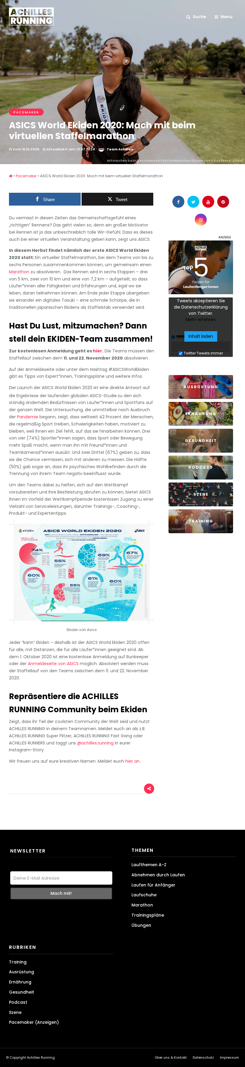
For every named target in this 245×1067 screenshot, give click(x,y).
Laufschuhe (144, 895)
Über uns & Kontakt (171, 1057)
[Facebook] (178, 202)
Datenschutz (203, 1057)
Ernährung (20, 982)
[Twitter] (193, 202)
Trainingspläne (147, 915)
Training (18, 962)
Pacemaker (26, 112)
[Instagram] (201, 220)
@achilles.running (95, 743)
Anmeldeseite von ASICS (53, 664)
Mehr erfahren (201, 320)
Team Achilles (120, 149)
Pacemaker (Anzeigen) (34, 1022)
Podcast (18, 1002)
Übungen (141, 925)
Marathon (19, 272)
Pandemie (27, 417)
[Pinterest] (223, 202)
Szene (15, 1012)
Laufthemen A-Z (148, 865)
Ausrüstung (21, 972)
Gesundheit (21, 992)
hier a (131, 761)
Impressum (229, 1057)
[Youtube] (208, 202)
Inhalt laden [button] (201, 336)
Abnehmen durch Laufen (158, 875)
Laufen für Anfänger (153, 885)
